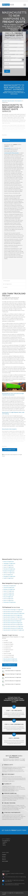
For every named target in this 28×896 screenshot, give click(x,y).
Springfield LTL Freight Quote (9, 576)
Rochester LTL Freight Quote (9, 589)
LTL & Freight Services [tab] (8, 284)
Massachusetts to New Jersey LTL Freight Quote (13, 628)
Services (4, 856)
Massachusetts (11, 100)
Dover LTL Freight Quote (8, 598)
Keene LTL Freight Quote (8, 600)
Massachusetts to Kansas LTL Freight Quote (12, 620)
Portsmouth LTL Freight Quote (9, 602)
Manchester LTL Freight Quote (9, 585)
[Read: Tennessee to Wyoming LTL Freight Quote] (3, 675)
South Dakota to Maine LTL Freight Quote (13, 670)
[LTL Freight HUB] (11, 4)
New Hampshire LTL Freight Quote (10, 660)
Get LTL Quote (5, 861)
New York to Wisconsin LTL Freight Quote (13, 680)
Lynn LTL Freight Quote (8, 574)
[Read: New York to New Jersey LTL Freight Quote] (3, 678)
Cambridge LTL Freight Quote (9, 563)
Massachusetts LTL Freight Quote (10, 659)
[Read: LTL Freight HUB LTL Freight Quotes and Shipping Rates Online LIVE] (3, 881)
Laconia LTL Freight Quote (8, 593)
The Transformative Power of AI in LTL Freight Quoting (15, 876)
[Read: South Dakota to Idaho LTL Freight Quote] (3, 685)
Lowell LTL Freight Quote (8, 565)
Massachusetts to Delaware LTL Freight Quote (12, 617)
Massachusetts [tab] (7, 140)
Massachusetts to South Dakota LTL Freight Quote (13, 630)
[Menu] (24, 4)
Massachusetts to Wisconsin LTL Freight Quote (12, 624)
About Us (4, 859)
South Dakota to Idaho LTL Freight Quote (12, 684)
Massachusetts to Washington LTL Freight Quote (13, 609)
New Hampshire (18, 100)
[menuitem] (24, 4)
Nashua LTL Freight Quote (8, 594)
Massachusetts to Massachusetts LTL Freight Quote (14, 619)
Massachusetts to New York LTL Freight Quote (12, 615)
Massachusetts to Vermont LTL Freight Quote (12, 611)
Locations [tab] (5, 287)
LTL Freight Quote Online (18, 892)
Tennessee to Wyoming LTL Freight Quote (13, 673)
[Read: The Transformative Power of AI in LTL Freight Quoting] (3, 877)
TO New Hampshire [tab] (6, 280)
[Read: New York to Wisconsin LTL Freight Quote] (3, 681)
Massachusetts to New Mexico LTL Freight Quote (13, 626)
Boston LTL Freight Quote (8, 561)
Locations (4, 854)
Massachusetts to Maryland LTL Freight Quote (12, 622)
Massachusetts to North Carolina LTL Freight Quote (13, 613)
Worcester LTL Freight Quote (9, 569)
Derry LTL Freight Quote (8, 596)
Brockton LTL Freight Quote (8, 570)
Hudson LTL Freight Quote (8, 591)
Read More (4, 134)
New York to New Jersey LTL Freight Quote (13, 677)
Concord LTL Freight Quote (8, 587)
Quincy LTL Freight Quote (8, 567)
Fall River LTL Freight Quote (8, 572)
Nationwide (4, 100)
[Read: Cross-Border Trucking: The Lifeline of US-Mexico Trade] (3, 874)
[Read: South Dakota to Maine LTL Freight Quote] (3, 671)
